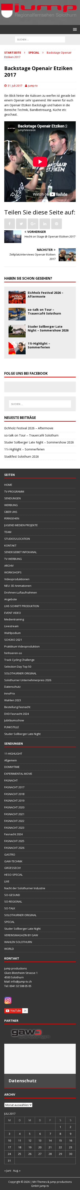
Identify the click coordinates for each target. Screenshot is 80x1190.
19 (29, 1147)
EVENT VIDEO (12, 613)
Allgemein (10, 760)
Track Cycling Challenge (19, 660)
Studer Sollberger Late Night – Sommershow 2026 (48, 328)
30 (70, 1154)
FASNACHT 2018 (14, 794)
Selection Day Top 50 (17, 666)
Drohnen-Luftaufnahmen (20, 592)
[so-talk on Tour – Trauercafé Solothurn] (17, 318)
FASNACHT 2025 (14, 841)
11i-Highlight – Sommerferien (39, 345)
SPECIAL (9, 922)
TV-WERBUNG (13, 559)
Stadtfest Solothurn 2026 (21, 456)
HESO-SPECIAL (13, 875)
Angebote (10, 599)
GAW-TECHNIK (13, 861)
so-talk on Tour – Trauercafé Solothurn (44, 311)
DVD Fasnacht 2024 (16, 714)
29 (60, 1154)
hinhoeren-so (13, 653)
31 (9, 1160)
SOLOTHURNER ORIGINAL (20, 673)
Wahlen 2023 (12, 700)
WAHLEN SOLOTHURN (18, 942)
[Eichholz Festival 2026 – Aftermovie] (17, 301)
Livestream (11, 626)
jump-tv (33, 85)
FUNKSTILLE (11, 727)
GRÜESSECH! (12, 868)
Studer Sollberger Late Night (22, 734)
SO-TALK (9, 908)
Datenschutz (12, 687)
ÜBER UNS (10, 512)
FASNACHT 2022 (14, 821)
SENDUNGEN (12, 498)
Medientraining (14, 619)
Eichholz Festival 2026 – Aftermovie (45, 294)
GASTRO (9, 854)
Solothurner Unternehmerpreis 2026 (27, 680)
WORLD (9, 949)
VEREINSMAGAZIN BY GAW (21, 935)
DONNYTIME (12, 767)
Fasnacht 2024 (13, 834)
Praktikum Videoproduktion (22, 646)
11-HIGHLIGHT (13, 753)
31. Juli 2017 (15, 85)
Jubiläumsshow (14, 720)
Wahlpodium (12, 633)
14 (50, 1140)
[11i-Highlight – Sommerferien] (17, 352)
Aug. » (16, 1170)
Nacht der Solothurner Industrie (24, 888)
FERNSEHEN (11, 518)
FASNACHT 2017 (14, 787)
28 (50, 1154)
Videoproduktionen (16, 579)
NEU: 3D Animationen (17, 586)
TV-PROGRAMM (14, 491)
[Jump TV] (39, 23)
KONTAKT (10, 545)
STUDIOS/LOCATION (17, 539)
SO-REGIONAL (13, 901)
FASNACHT (11, 780)
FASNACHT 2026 (14, 848)
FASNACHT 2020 (14, 807)
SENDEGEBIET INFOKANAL (20, 552)
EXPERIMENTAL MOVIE (18, 774)
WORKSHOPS (13, 572)
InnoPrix (9, 693)
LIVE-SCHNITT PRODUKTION (21, 606)
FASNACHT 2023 (14, 828)
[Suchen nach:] (40, 39)
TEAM (7, 532)
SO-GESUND (12, 895)
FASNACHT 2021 (14, 814)
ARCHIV (9, 565)
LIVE (6, 881)
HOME (8, 485)
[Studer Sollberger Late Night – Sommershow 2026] (17, 335)
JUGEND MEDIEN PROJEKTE (21, 525)
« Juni (7, 1170)
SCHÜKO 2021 (13, 640)
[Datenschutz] (40, 1059)
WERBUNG (11, 505)
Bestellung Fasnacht (17, 707)
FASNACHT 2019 (14, 800)
